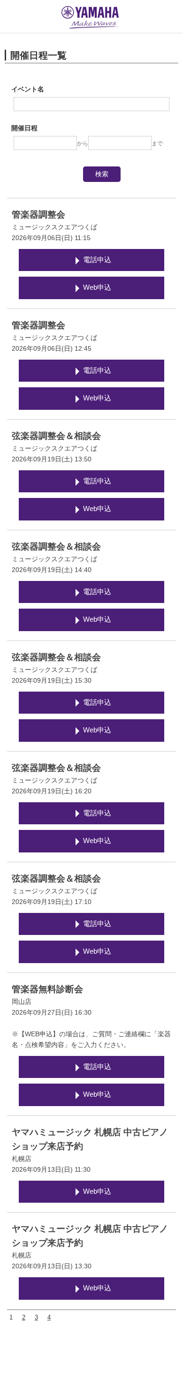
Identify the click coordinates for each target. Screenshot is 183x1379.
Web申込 (97, 287)
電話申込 (97, 260)
